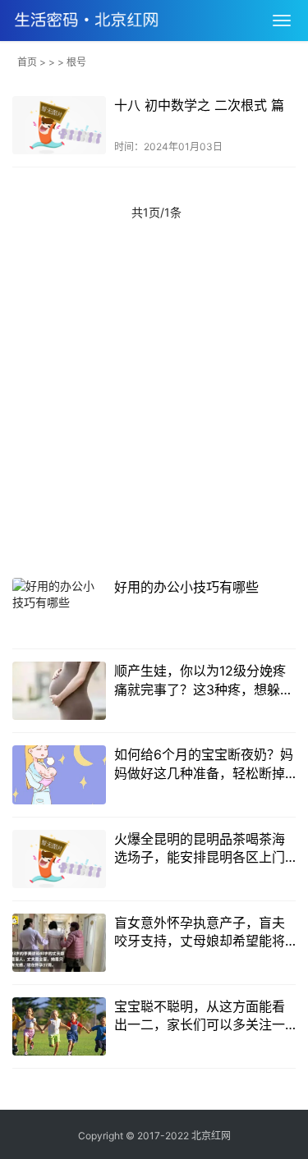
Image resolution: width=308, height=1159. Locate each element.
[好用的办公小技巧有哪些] (59, 607)
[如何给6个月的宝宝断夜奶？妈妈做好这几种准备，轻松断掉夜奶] (59, 774)
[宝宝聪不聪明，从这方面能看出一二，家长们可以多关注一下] (59, 1026)
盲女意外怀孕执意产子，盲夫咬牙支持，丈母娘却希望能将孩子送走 (199, 932)
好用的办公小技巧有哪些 (186, 587)
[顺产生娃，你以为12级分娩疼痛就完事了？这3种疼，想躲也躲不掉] (59, 691)
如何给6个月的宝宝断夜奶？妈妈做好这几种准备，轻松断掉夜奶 (203, 764)
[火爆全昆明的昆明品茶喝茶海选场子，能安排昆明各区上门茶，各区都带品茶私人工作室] (59, 859)
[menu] (282, 20)
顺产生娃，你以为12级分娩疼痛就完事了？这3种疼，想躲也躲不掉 (203, 680)
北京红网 (211, 1135)
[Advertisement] (154, 403)
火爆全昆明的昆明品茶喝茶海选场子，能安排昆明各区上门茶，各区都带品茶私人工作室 (199, 849)
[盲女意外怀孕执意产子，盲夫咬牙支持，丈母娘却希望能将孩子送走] (59, 943)
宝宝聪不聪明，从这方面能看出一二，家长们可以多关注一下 (199, 1016)
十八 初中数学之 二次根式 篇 (199, 105)
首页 (27, 62)
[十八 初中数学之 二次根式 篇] (59, 125)
